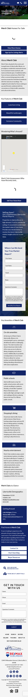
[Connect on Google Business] (11, 672)
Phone (6, 280)
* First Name (8, 258)
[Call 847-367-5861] (21, 3)
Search (13, 634)
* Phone (4, 597)
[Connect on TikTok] (20, 676)
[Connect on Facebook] (7, 676)
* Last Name (8, 265)
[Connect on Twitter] (14, 676)
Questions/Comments (11, 287)
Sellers (5, 638)
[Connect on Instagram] (11, 676)
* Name (4, 591)
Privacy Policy (17, 683)
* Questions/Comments (8, 609)
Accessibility (10, 683)
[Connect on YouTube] (17, 676)
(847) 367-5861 (19, 664)
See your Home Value (14, 641)
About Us (21, 638)
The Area (13, 638)
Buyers (20, 634)
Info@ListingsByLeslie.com (14, 666)
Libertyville (6, 13)
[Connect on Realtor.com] (17, 672)
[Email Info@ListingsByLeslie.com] (18, 3)
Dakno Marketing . (14, 687)
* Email (7, 272)
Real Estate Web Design (12, 685)
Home (7, 634)
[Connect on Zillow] (14, 672)
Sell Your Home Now (14, 201)
